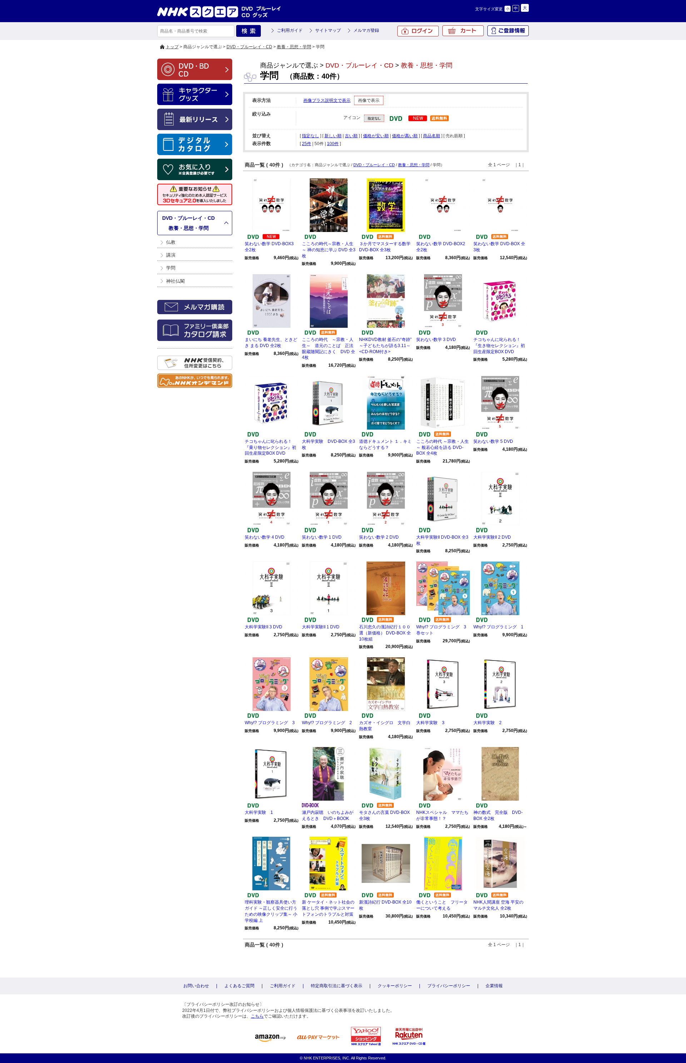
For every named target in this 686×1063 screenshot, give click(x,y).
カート (463, 30)
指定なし (310, 135)
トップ (172, 46)
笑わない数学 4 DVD (264, 537)
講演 (170, 255)
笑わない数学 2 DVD (379, 537)
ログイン (418, 31)
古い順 (351, 135)
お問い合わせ (196, 985)
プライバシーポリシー (448, 985)
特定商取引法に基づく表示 (336, 985)
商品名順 (431, 135)
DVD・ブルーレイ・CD (249, 46)
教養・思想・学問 (294, 46)
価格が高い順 (405, 135)
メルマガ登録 (366, 30)
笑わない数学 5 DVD (493, 441)
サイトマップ (328, 30)
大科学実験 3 (430, 722)
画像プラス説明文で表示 (327, 100)
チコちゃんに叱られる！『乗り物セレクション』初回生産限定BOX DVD (270, 447)
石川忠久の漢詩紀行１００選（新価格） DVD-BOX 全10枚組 (385, 633)
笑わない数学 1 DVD (322, 537)
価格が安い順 (376, 135)
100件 (333, 143)
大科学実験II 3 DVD (263, 626)
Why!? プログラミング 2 (327, 722)
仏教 (170, 242)
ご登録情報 (508, 30)
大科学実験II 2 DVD (492, 537)
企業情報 (494, 985)
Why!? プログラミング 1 (498, 626)
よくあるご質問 (239, 985)
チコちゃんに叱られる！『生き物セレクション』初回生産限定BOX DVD (499, 345)
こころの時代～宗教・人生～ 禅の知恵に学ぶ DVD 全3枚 (329, 249)
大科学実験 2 (487, 722)
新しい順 (333, 135)
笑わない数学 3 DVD (436, 339)
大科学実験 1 (259, 812)
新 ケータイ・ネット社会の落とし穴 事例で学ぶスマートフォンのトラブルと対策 (328, 908)
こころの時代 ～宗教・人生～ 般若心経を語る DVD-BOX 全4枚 (442, 447)
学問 (170, 268)
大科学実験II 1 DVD (320, 626)
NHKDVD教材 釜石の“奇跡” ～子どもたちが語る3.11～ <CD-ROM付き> (385, 345)
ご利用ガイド (290, 30)
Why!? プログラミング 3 (270, 722)
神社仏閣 (175, 281)
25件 (306, 143)
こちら (257, 1016)
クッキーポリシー (395, 985)
